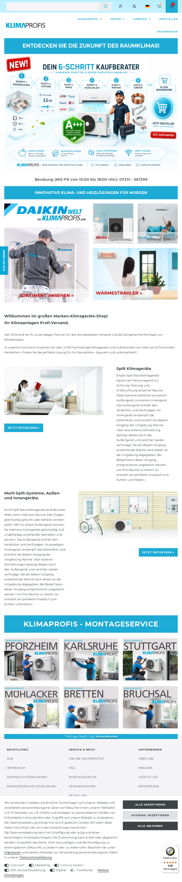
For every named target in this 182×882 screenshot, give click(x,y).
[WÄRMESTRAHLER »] (135, 273)
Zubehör (140, 19)
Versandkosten (107, 736)
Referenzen (148, 786)
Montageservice (83, 777)
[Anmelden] (121, 6)
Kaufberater (167, 31)
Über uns (146, 758)
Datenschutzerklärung (27, 777)
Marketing (42, 865)
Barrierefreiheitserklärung (32, 786)
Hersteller (168, 19)
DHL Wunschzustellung (28, 870)
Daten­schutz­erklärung (36, 857)
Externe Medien (72, 865)
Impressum (16, 768)
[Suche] (105, 6)
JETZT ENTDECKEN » (24, 427)
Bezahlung (78, 795)
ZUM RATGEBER (4, 260)
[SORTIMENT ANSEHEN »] (46, 264)
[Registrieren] (134, 6)
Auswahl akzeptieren (150, 815)
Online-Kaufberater (86, 758)
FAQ (72, 768)
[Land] (147, 6)
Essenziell (18, 865)
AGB (10, 758)
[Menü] (176, 847)
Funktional (84, 870)
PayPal (61, 870)
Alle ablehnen (150, 826)
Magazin (145, 768)
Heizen (116, 19)
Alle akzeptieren (150, 804)
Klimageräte (88, 19)
